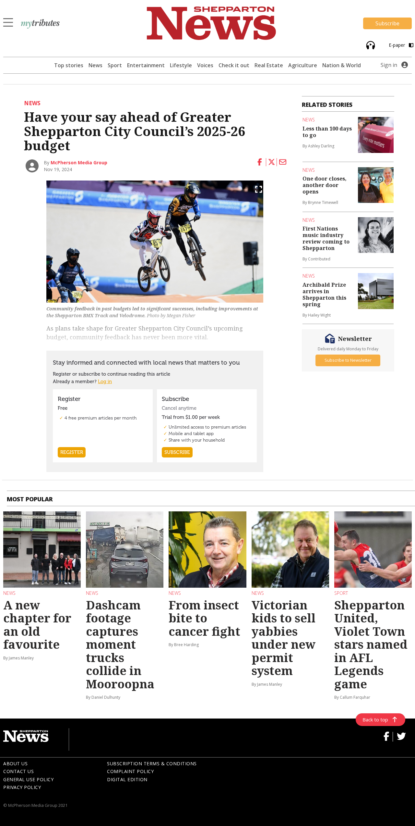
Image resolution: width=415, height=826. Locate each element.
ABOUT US (15, 763)
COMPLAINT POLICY (130, 771)
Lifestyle (181, 65)
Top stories (68, 65)
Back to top (375, 719)
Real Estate (269, 65)
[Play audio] (370, 45)
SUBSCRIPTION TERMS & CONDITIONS (152, 763)
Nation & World (341, 65)
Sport (115, 65)
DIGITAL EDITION (127, 779)
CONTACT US (18, 771)
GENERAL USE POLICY (28, 779)
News (95, 65)
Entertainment (146, 65)
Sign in (389, 65)
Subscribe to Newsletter (348, 360)
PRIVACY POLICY (22, 787)
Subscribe (387, 23)
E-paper (397, 45)
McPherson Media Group (79, 162)
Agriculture (302, 65)
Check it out (234, 65)
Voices (205, 65)
